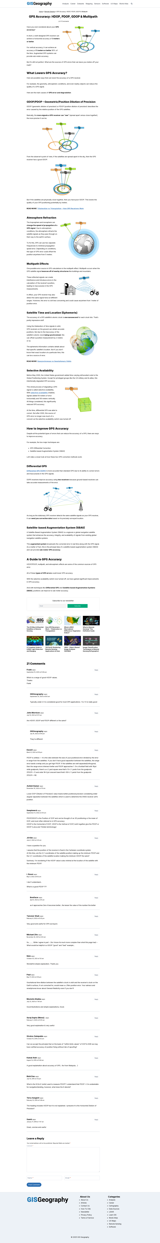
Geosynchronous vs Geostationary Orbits (54, 361)
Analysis (65, 4)
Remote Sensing (49, 12)
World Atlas (123, 4)
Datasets (80, 4)
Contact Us (85, 1206)
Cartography (114, 1206)
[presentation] (35, 620)
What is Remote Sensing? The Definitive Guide (89, 629)
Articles (84, 1203)
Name (30, 1178)
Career (72, 4)
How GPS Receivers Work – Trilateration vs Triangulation (53, 629)
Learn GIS (112, 1215)
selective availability (39, 393)
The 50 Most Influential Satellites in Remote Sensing (35, 629)
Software (105, 4)
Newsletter (85, 1212)
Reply (96, 670)
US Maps (114, 4)
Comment (30, 1146)
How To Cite (86, 1209)
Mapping (89, 4)
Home (41, 12)
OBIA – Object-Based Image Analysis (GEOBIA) (72, 649)
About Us (84, 1200)
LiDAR (111, 1212)
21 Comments (64, 21)
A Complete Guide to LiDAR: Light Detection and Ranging (35, 649)
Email (68, 1178)
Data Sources (114, 1209)
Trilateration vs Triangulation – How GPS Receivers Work (60, 208)
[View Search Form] (131, 3)
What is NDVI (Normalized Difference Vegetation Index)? (72, 630)
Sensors (97, 4)
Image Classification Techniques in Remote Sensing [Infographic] (91, 649)
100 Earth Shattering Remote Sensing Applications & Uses (52, 649)
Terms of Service (87, 1218)
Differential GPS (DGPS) (36, 471)
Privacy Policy (86, 1215)
